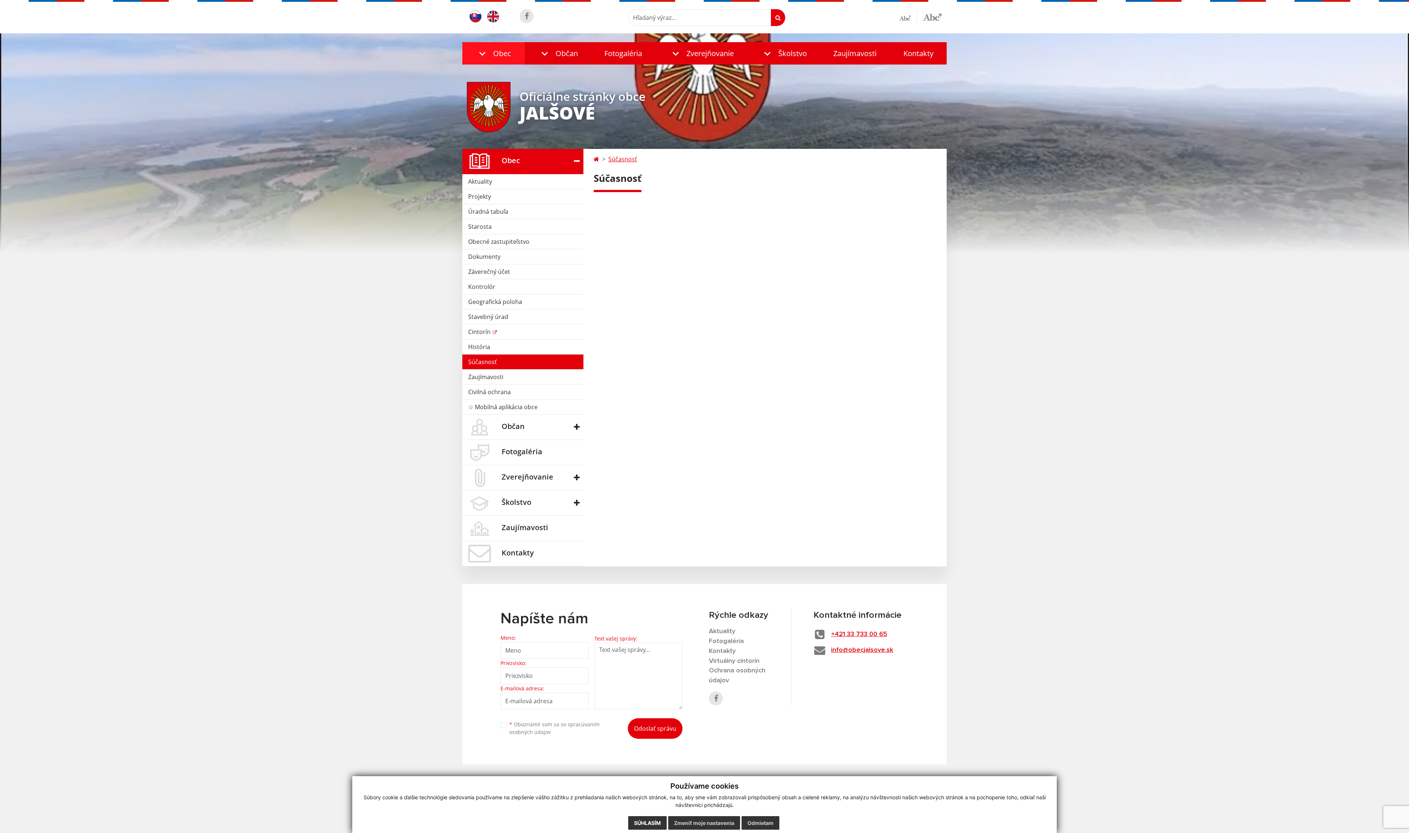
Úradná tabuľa (488, 212)
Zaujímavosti (855, 53)
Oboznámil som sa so (554, 728)
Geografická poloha (495, 302)
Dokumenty (484, 257)
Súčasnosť (482, 362)
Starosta (480, 227)
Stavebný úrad (488, 317)
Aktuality (480, 181)
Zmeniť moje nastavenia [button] (704, 823)
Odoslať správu (655, 728)
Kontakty (918, 53)
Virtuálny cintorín (734, 661)
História (479, 347)
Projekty (479, 196)
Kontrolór (481, 287)
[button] (493, 53)
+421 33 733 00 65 (859, 634)
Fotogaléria (623, 53)
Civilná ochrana (489, 392)
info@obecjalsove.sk (862, 650)
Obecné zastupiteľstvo (498, 242)
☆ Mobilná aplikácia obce (503, 407)
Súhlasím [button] (647, 823)
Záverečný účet (489, 272)
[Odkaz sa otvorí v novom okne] (527, 16)
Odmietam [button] (760, 823)
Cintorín (480, 332)
